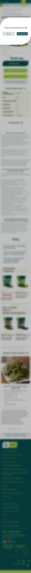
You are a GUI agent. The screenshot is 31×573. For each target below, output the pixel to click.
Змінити (9, 34)
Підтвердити (22, 34)
